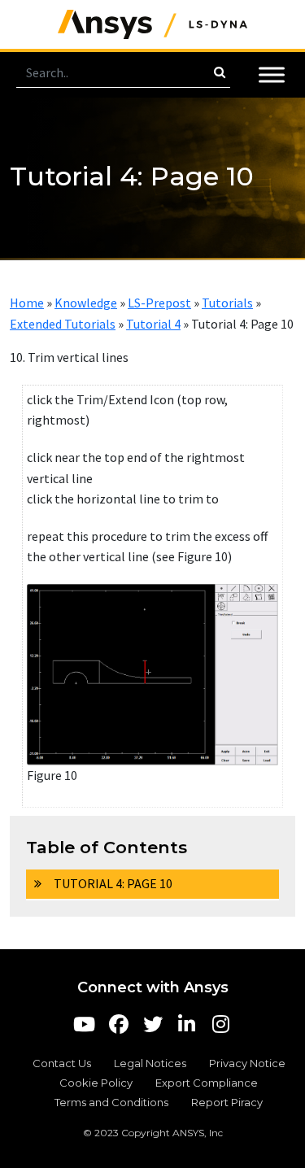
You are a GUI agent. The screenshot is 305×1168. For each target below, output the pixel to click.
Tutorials (227, 302)
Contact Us (62, 1063)
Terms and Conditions (111, 1102)
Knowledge (85, 302)
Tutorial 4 (153, 324)
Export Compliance (206, 1082)
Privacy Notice (247, 1063)
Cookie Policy (96, 1082)
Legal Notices (150, 1063)
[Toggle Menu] (272, 74)
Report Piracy (227, 1102)
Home (27, 302)
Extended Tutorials (62, 324)
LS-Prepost (159, 302)
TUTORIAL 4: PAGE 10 (113, 883)
